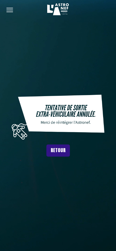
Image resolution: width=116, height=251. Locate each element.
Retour (58, 150)
